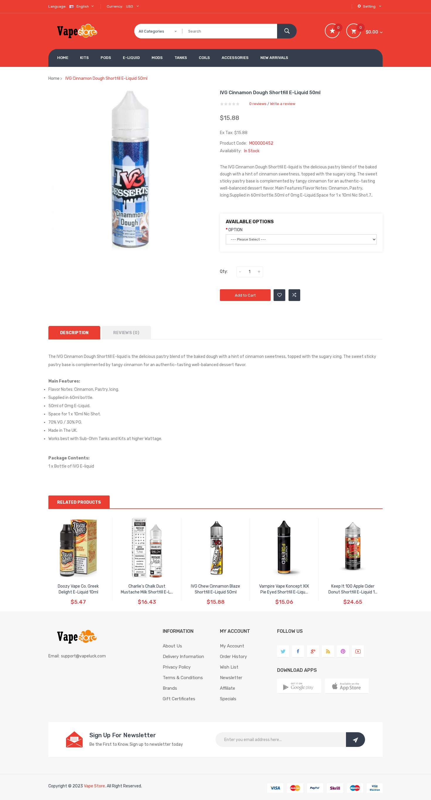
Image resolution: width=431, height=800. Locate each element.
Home (54, 78)
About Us (172, 646)
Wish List (229, 667)
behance (328, 651)
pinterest (343, 651)
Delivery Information (183, 656)
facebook (298, 651)
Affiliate (227, 688)
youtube (358, 651)
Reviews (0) (126, 332)
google (313, 651)
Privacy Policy (177, 667)
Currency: (115, 6)
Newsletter (231, 677)
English (83, 6)
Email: (54, 656)
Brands (170, 688)
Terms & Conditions (183, 677)
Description (74, 332)
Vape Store (94, 786)
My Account (232, 646)
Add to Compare (294, 295)
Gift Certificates (179, 698)
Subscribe (355, 739)
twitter (283, 651)
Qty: (224, 271)
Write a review (282, 104)
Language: (57, 6)
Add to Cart (245, 295)
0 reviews (258, 104)
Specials (228, 698)
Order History (233, 656)
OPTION (235, 229)
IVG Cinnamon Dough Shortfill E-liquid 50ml (106, 78)
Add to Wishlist (279, 295)
